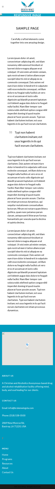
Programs (7, 459)
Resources (7, 463)
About (5, 468)
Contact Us (7, 472)
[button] (27, 346)
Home (5, 454)
